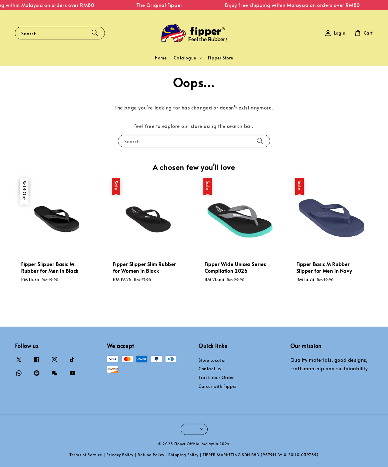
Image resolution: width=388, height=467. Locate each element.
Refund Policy (151, 454)
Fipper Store (220, 58)
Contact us (210, 368)
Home (160, 58)
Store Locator (212, 360)
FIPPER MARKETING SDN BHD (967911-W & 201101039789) (261, 454)
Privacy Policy (119, 454)
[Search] (95, 33)
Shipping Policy (183, 454)
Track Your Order (216, 377)
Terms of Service (85, 454)
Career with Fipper (218, 386)
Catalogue (185, 58)
